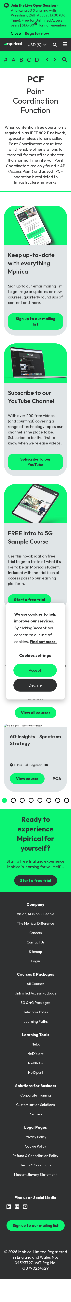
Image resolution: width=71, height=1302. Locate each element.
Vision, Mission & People (35, 914)
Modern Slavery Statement (35, 1174)
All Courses (35, 984)
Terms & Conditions (35, 1165)
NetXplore (35, 1053)
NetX (36, 1044)
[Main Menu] (65, 44)
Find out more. (43, 641)
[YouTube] (25, 1206)
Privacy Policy (35, 1137)
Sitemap (35, 951)
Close (16, 33)
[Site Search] (55, 44)
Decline (35, 685)
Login (35, 961)
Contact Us (36, 942)
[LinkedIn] (9, 1206)
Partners (35, 1114)
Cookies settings (35, 655)
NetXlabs (35, 1063)
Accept (35, 670)
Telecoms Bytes (35, 1012)
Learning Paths (35, 1021)
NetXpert (35, 1072)
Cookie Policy (35, 1146)
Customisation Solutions (35, 1104)
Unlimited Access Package (35, 993)
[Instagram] (17, 1206)
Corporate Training (35, 1095)
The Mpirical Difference (35, 923)
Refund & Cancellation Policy (35, 1155)
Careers (35, 933)
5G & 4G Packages (35, 1002)
